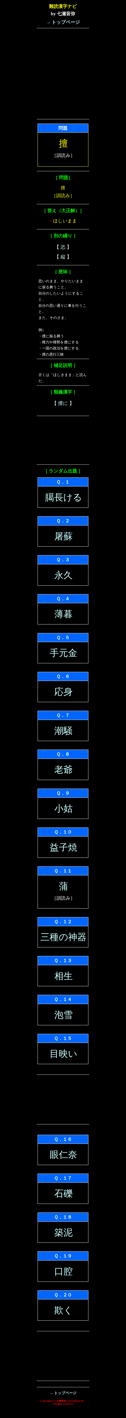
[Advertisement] (63, 50)
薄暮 (63, 614)
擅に (63, 403)
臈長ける (63, 497)
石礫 (63, 1193)
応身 (63, 692)
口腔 (63, 1271)
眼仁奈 (63, 1155)
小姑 (63, 808)
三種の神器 (63, 937)
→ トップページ (63, 22)
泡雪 (63, 1015)
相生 (63, 976)
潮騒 (63, 731)
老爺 (63, 770)
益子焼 (63, 847)
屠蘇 (63, 536)
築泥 (63, 1232)
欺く (63, 1310)
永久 (63, 575)
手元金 (63, 653)
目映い (63, 1054)
